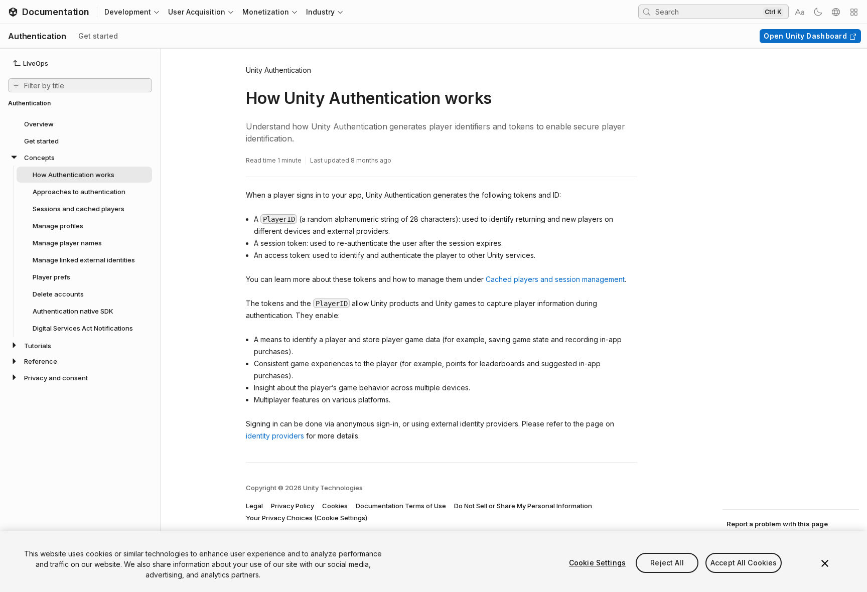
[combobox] (708, 12)
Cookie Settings (597, 562)
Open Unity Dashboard (805, 36)
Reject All (666, 562)
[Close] (825, 563)
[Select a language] (836, 12)
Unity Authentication (278, 70)
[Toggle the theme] (818, 12)
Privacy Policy (292, 506)
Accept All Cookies (743, 562)
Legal (254, 506)
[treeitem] (80, 123)
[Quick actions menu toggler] (854, 12)
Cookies (335, 506)
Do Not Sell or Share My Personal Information (523, 506)
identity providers (275, 435)
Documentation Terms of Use (401, 506)
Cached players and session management (555, 279)
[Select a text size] (800, 12)
